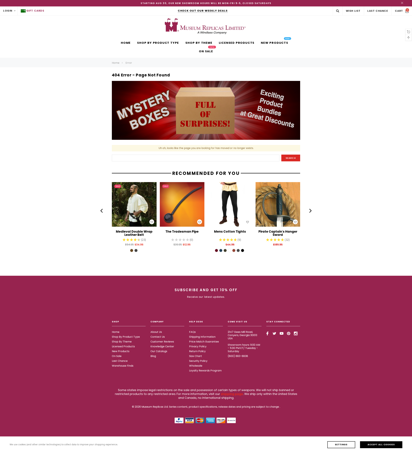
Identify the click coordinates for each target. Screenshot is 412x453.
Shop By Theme (122, 341)
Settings (341, 444)
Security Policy (198, 361)
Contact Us (157, 337)
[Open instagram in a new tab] (296, 333)
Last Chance (120, 361)
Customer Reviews (162, 341)
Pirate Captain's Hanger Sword (277, 233)
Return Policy (197, 351)
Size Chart (195, 356)
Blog (153, 356)
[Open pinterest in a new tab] (289, 333)
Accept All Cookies (381, 444)
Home (115, 63)
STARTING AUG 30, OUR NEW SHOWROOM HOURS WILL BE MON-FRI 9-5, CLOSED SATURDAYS (206, 3)
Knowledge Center (162, 346)
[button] (101, 210)
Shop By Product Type (126, 337)
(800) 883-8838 (238, 356)
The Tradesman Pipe (182, 232)
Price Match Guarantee (204, 341)
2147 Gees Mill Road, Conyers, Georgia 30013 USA (242, 335)
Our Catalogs (158, 351)
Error (129, 63)
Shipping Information (202, 337)
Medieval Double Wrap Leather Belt (134, 233)
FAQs (192, 332)
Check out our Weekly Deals (203, 11)
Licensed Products (123, 346)
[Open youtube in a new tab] (282, 333)
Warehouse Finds (122, 366)
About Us (156, 332)
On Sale (117, 356)
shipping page (232, 394)
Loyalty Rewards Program (205, 370)
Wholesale (195, 366)
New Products (120, 351)
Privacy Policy (197, 346)
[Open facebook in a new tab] (267, 333)
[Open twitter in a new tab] (274, 333)
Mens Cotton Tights (230, 232)
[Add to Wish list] (151, 221)
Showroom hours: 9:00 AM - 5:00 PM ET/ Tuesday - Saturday (244, 348)
